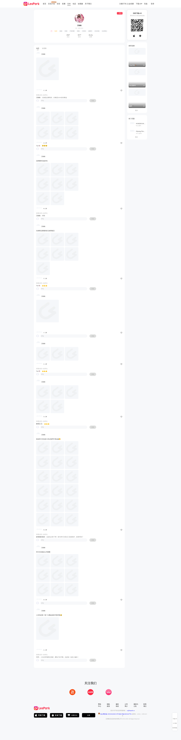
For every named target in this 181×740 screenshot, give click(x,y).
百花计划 (51, 4)
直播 (63, 4)
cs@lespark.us (131, 710)
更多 (137, 110)
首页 (44, 4)
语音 (58, 4)
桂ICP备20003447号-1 (125, 714)
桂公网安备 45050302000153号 (109, 714)
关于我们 (88, 4)
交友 (69, 4)
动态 (74, 4)
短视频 (80, 4)
